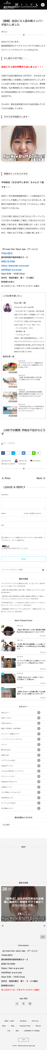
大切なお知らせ (20, 723)
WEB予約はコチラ (20, 798)
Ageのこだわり (20, 718)
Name (3, 513)
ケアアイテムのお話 (20, 760)
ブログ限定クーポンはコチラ (20, 792)
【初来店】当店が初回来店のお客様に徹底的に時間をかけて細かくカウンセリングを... (23, 902)
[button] (43, 5)
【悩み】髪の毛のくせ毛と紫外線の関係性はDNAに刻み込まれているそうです (31, 631)
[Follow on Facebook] (23, 1004)
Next (39, 478)
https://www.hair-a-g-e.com (15, 266)
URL (2, 525)
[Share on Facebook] (22, 5)
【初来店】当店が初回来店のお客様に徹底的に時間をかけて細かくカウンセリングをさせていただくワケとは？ (30, 394)
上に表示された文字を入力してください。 (15, 548)
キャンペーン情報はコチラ (20, 734)
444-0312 (7, 253)
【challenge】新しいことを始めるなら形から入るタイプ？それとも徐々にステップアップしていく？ (31, 409)
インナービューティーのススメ (20, 739)
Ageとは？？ (13, 372)
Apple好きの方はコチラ (20, 782)
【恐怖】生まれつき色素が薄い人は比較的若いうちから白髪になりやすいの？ (31, 693)
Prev (7, 478)
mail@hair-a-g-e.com (11, 270)
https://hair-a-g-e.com (12, 968)
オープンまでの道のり (20, 803)
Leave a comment (9, 464)
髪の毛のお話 (20, 750)
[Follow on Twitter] (26, 5)
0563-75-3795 (8, 261)
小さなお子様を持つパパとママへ (20, 771)
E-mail (26, 513)
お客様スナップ (20, 787)
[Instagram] (31, 5)
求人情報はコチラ (20, 808)
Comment (4, 494)
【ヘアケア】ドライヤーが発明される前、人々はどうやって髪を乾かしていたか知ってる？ (30, 365)
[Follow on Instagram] (30, 1004)
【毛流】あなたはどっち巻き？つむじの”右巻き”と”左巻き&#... (30, 678)
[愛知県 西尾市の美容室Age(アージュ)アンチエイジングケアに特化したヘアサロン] (7, 3)
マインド (20, 744)
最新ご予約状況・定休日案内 (20, 728)
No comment (36, 461)
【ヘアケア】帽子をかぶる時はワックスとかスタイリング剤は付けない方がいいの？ (31, 663)
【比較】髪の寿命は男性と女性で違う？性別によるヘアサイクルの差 (29, 378)
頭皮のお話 (20, 755)
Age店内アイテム (20, 766)
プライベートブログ (20, 776)
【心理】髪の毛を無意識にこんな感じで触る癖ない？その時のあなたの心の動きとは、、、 (31, 646)
